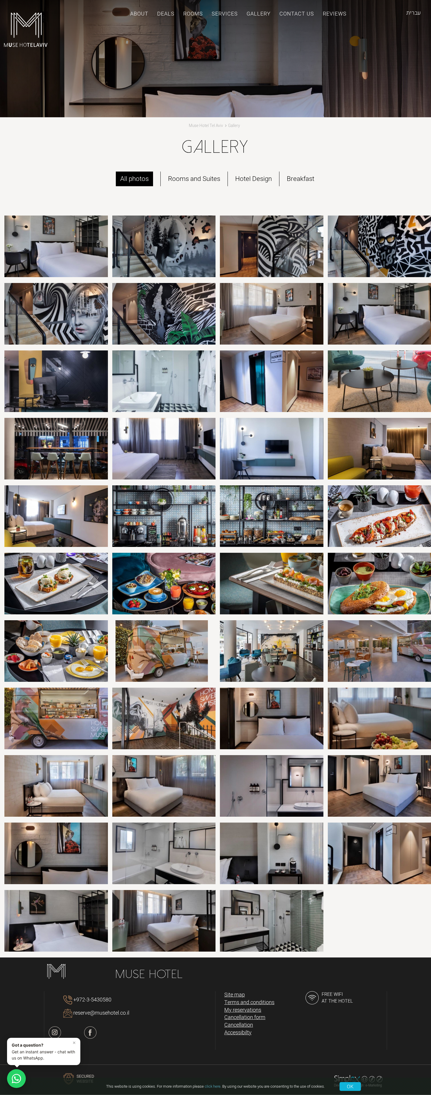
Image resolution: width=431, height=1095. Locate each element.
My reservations (242, 1010)
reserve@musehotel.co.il (101, 1013)
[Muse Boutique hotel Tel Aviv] (25, 31)
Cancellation (238, 1025)
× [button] (74, 1042)
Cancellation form (244, 1017)
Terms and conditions (249, 1002)
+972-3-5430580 (92, 1000)
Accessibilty (238, 1033)
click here (212, 1086)
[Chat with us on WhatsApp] (16, 1078)
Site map (234, 995)
